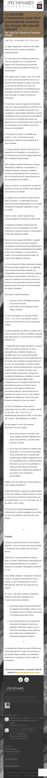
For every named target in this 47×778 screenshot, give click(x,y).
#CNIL (19, 720)
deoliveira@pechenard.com (26, 672)
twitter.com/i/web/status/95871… (19, 736)
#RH (41, 718)
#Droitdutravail (21, 734)
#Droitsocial (13, 720)
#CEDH (26, 718)
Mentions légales (14, 775)
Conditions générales (31, 775)
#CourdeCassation (28, 729)
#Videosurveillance (15, 718)
